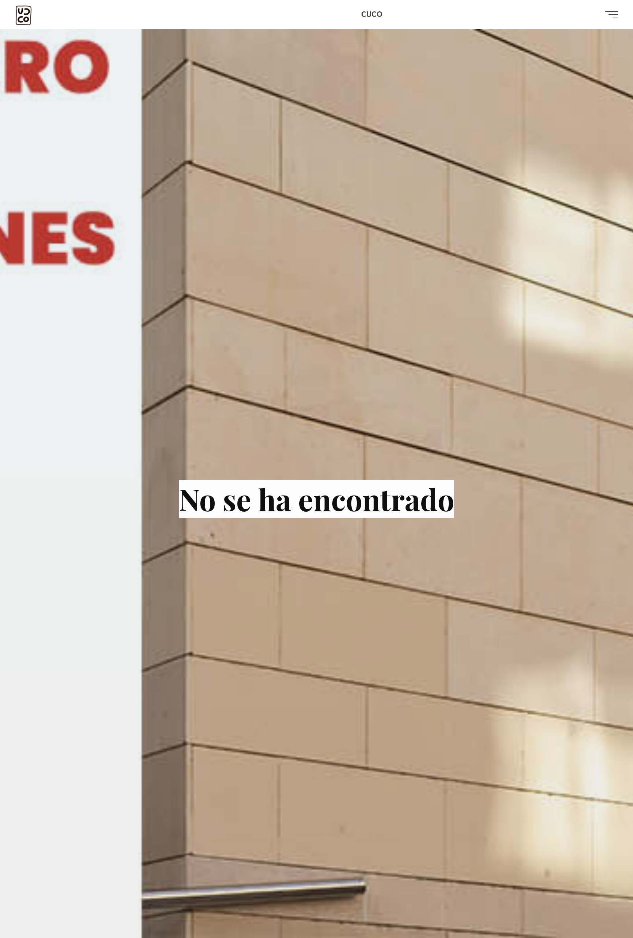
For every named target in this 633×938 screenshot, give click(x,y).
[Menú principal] (611, 14)
